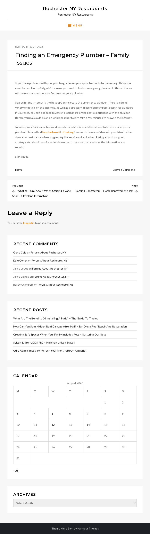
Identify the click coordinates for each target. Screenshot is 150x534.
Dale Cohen (20, 260)
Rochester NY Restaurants (75, 8)
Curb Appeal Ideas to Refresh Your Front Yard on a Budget (50, 350)
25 (35, 447)
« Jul (15, 470)
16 (123, 424)
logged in (28, 223)
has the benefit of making (57, 132)
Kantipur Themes (88, 528)
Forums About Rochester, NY (48, 252)
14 (88, 424)
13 (70, 424)
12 (53, 424)
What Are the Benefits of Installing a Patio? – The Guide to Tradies (55, 318)
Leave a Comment (124, 169)
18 (35, 435)
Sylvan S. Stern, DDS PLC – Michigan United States (44, 342)
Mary (22, 46)
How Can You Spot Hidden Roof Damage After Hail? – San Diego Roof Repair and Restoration (70, 326)
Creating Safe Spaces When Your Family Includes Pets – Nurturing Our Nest (59, 334)
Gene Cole (19, 252)
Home (18, 169)
